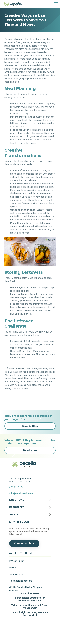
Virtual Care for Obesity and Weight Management (30, 606)
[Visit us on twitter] (31, 552)
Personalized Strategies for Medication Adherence (30, 599)
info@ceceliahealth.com (21, 493)
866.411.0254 (16, 487)
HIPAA (12, 567)
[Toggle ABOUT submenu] (30, 516)
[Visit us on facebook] (16, 552)
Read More (30, 450)
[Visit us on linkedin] (10, 552)
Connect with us (24, 543)
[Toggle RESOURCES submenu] (30, 509)
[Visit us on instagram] (21, 552)
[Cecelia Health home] (13, 4)
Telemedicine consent (20, 580)
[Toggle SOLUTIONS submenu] (30, 502)
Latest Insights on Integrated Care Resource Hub (30, 614)
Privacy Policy (16, 561)
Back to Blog (30, 426)
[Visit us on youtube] (26, 552)
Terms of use (16, 574)
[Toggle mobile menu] (55, 4)
